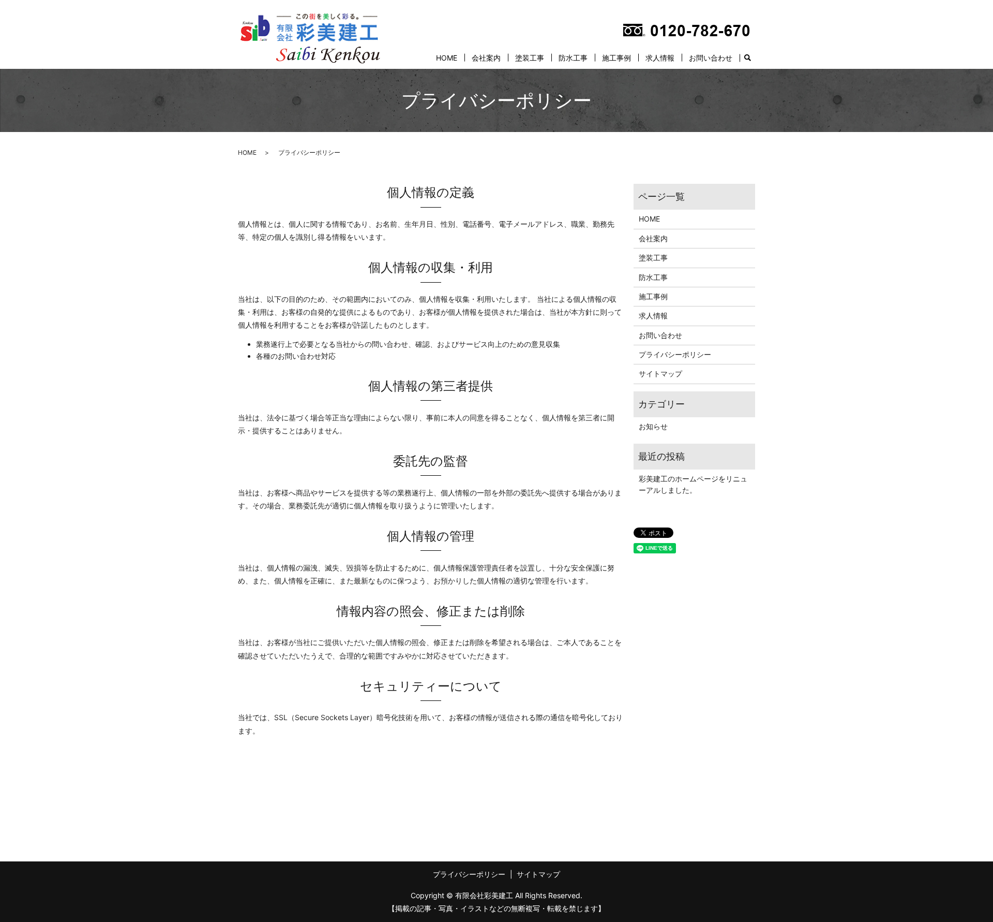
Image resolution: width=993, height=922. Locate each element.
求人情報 (659, 57)
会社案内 (486, 57)
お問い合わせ (710, 57)
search (747, 58)
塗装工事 (529, 57)
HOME (446, 57)
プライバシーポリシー (675, 354)
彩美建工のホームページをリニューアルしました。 (693, 484)
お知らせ (653, 426)
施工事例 (616, 57)
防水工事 (573, 57)
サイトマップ (660, 373)
